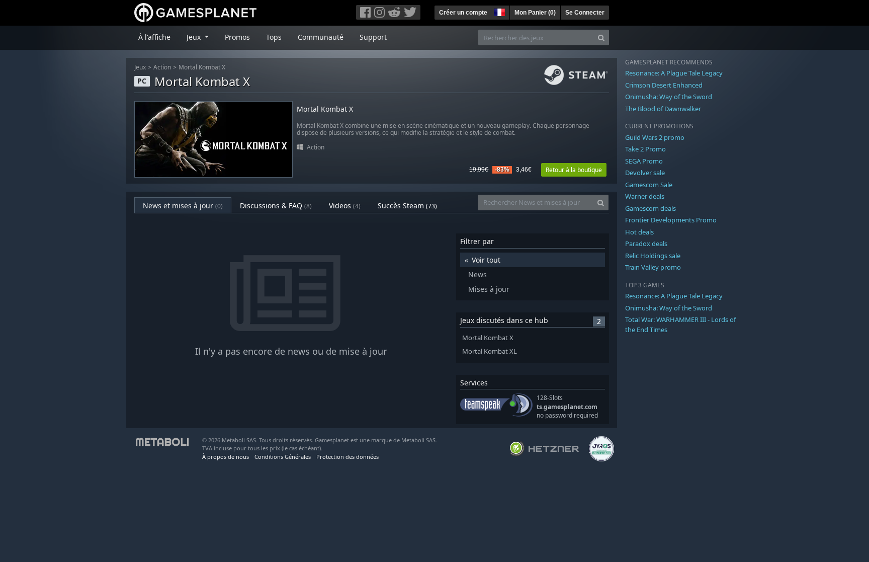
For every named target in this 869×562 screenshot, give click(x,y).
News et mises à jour (183, 205)
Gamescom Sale (648, 184)
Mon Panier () (535, 12)
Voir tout (486, 260)
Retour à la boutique (574, 170)
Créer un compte (463, 12)
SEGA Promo (644, 161)
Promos (237, 37)
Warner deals (644, 196)
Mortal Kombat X (202, 67)
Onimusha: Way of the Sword (668, 96)
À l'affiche (154, 37)
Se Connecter (584, 12)
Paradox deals (646, 243)
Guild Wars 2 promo (654, 137)
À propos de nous (225, 456)
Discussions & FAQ (276, 205)
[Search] (601, 37)
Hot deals (639, 231)
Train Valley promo (653, 267)
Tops (274, 37)
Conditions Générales (282, 456)
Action (162, 67)
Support (373, 37)
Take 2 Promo (645, 148)
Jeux (140, 67)
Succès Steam (407, 205)
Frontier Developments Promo (671, 219)
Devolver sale (645, 172)
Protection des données (347, 456)
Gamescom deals (650, 208)
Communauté (320, 37)
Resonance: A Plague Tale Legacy (674, 72)
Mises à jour (488, 289)
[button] (498, 11)
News (477, 274)
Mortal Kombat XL (489, 351)
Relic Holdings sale (652, 255)
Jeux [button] (195, 37)
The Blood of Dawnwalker (663, 108)
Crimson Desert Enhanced (664, 85)
